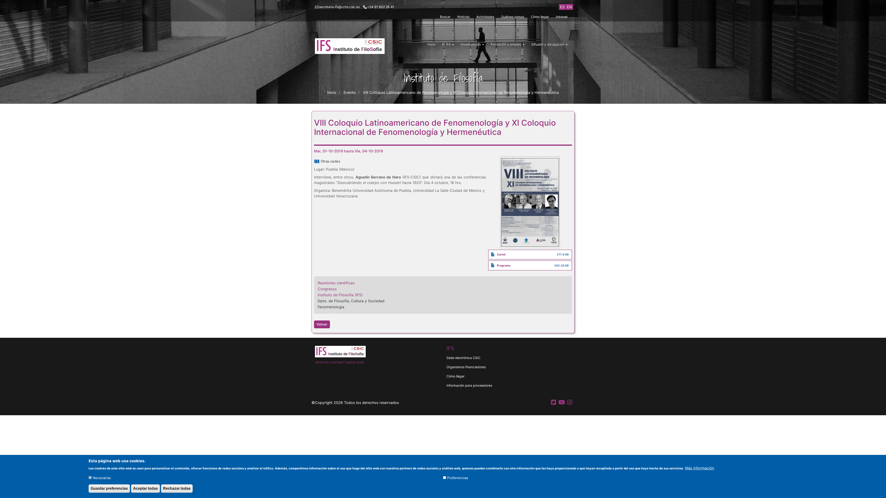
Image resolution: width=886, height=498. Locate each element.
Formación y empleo (506, 44)
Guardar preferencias (109, 488)
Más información (699, 467)
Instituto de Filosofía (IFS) (340, 295)
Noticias (463, 17)
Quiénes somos (512, 17)
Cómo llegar (540, 17)
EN (569, 7)
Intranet (562, 17)
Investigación (471, 44)
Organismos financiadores (466, 367)
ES (562, 7)
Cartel (501, 254)
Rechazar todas (177, 488)
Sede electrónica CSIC (463, 358)
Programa (503, 265)
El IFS (447, 44)
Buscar (445, 17)
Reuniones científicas (336, 283)
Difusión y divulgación (548, 44)
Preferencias (457, 477)
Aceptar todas (145, 488)
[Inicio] (351, 46)
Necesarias (102, 477)
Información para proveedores (469, 385)
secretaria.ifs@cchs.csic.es (339, 7)
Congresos (327, 289)
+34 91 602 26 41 (380, 7)
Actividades (485, 17)
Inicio (431, 44)
